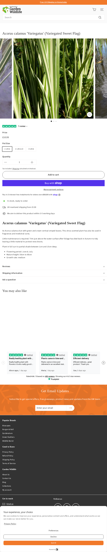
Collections (6, 486)
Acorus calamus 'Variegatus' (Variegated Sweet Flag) (46, 27)
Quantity (6, 156)
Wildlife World (7, 441)
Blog (4, 482)
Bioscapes (6, 425)
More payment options (54, 189)
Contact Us (6, 478)
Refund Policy (7, 456)
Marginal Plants (17, 27)
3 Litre (31, 149)
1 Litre (7, 149)
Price (4, 132)
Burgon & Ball (8, 429)
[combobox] (53, 17)
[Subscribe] (70, 408)
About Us (5, 474)
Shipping (15, 168)
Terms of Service (9, 463)
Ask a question (9, 279)
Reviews (6, 266)
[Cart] (94, 9)
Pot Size (6, 143)
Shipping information (12, 273)
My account (7, 490)
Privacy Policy (8, 452)
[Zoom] (89, 114)
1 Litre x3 (19, 149)
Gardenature (7, 433)
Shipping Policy (8, 459)
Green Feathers (8, 437)
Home (4, 27)
